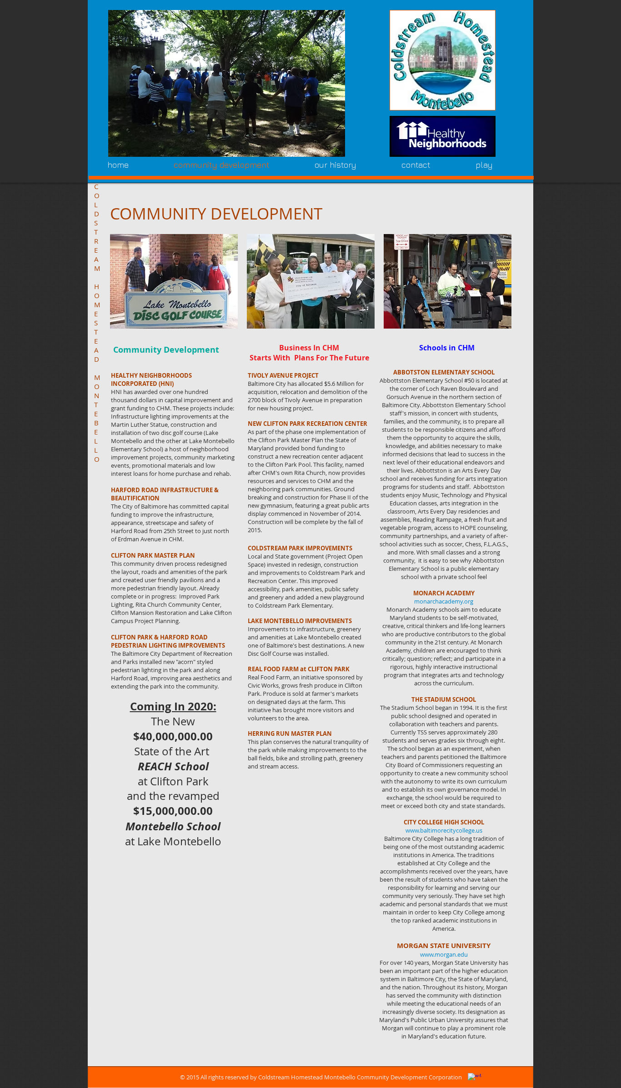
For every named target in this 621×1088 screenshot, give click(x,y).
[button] (226, 83)
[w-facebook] (474, 1080)
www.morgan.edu (444, 954)
